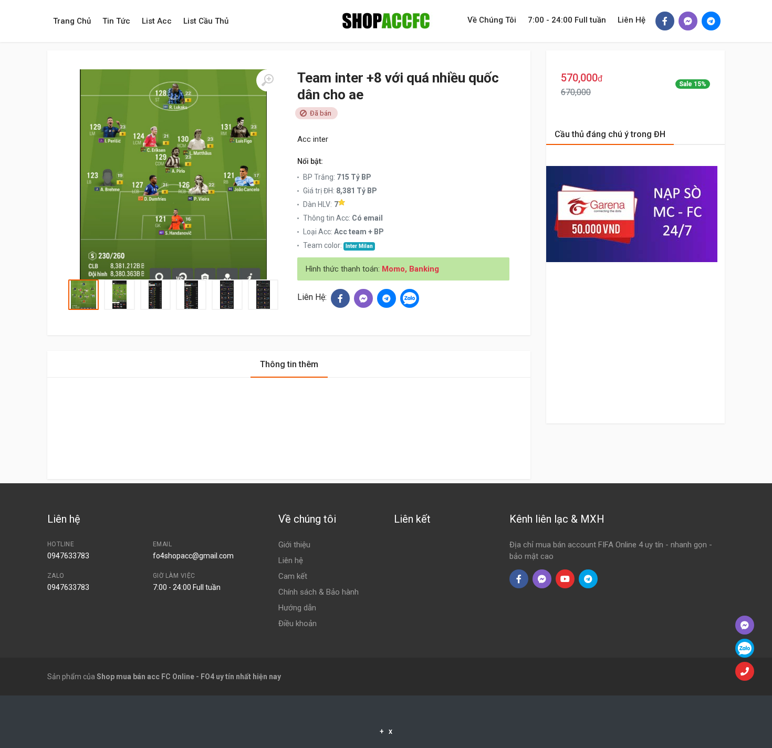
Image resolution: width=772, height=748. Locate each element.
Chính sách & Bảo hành (318, 592)
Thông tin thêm (289, 364)
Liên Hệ (631, 20)
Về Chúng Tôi (491, 20)
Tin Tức (116, 21)
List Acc (157, 21)
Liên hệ (290, 560)
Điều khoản (297, 623)
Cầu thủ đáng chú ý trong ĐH (610, 134)
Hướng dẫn (297, 607)
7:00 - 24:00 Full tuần (567, 20)
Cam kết (292, 576)
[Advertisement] (65, 199)
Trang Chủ (72, 21)
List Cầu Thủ (205, 21)
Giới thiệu (294, 544)
